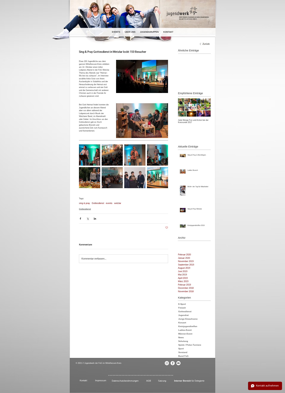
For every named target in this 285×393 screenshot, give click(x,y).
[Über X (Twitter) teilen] (87, 218)
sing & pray (84, 203)
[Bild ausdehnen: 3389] (89, 177)
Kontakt (83, 380)
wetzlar (117, 203)
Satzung (162, 380)
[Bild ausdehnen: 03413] (112, 155)
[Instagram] (167, 363)
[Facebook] (173, 363)
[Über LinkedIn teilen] (95, 218)
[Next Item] (206, 107)
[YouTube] (178, 363)
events (109, 203)
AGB (148, 380)
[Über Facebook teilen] (80, 218)
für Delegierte (189, 380)
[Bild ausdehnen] (89, 155)
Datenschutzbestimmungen (125, 380)
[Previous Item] (182, 107)
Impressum (100, 380)
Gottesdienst (98, 203)
